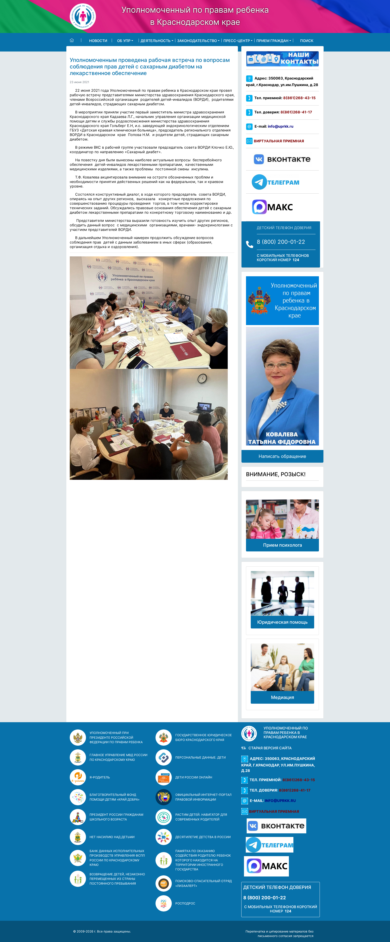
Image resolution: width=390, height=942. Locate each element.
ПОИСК (306, 40)
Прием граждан (272, 40)
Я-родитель (100, 777)
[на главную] (75, 40)
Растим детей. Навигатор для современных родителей (201, 817)
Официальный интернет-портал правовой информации (203, 797)
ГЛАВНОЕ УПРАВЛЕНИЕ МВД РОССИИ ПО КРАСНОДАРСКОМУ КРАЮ (118, 757)
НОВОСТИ (98, 40)
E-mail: (273, 126)
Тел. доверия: (282, 112)
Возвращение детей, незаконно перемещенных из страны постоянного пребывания (117, 878)
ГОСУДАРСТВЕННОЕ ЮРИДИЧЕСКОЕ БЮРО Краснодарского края (203, 737)
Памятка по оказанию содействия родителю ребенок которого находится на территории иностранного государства (203, 860)
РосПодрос (185, 903)
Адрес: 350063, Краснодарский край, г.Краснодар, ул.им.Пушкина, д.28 (278, 764)
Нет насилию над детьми (112, 837)
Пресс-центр (236, 40)
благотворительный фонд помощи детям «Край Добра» (114, 797)
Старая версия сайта (269, 748)
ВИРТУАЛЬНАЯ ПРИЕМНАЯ (279, 141)
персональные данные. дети (200, 757)
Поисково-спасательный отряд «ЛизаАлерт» (203, 883)
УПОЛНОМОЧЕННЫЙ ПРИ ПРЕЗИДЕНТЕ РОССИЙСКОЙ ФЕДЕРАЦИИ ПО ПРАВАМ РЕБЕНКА (116, 737)
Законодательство (197, 40)
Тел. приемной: (284, 98)
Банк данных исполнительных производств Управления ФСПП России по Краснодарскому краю (117, 858)
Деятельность (156, 40)
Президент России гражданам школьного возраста (116, 817)
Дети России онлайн (193, 777)
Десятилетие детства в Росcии (203, 837)
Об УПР (123, 40)
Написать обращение (282, 456)
